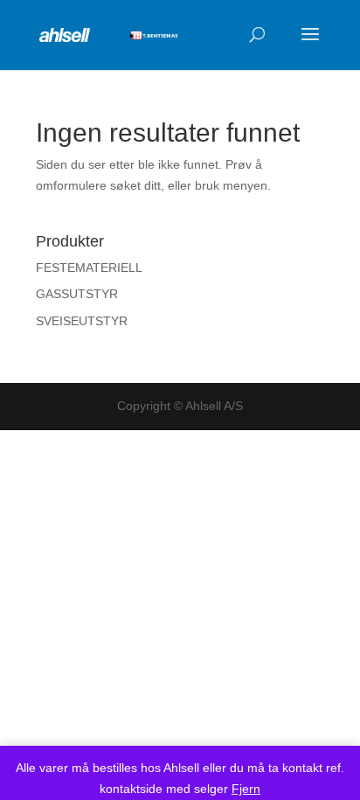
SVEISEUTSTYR (82, 321)
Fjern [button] (246, 789)
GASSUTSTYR (77, 294)
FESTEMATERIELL (89, 268)
